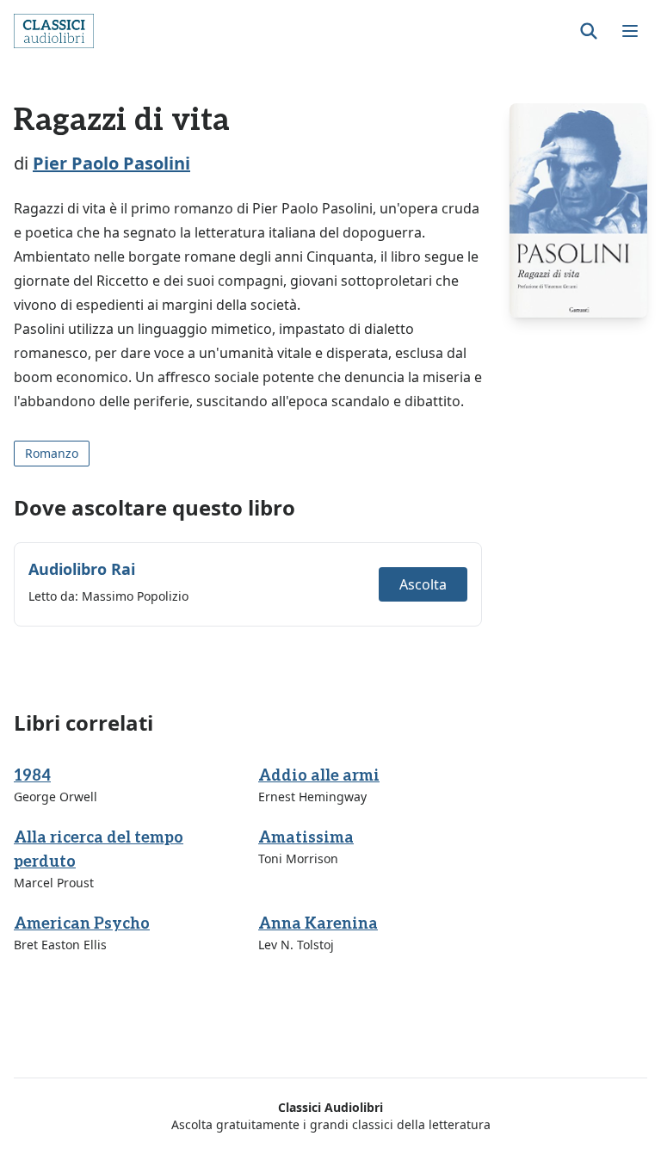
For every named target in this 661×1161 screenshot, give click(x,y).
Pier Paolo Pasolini (111, 163)
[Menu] (630, 31)
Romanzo (51, 453)
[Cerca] (588, 31)
